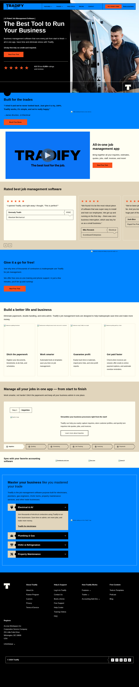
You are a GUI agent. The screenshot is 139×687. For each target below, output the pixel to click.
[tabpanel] (69, 422)
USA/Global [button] (8, 644)
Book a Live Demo (128, 6)
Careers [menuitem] (29, 599)
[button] (5, 245)
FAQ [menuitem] (55, 616)
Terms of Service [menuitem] (32, 607)
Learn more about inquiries (74, 433)
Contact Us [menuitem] (58, 595)
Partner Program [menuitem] (32, 595)
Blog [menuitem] (111, 599)
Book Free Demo (15, 122)
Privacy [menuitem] (29, 603)
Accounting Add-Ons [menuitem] (90, 599)
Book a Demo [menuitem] (59, 599)
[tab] (14, 446)
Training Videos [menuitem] (60, 612)
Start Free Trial (13, 54)
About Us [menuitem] (29, 590)
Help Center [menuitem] (58, 607)
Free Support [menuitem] (59, 603)
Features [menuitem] (85, 590)
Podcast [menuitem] (113, 595)
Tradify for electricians (27, 526)
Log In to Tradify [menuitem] (60, 590)
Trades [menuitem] (84, 595)
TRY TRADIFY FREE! (113, 6)
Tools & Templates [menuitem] (117, 590)
